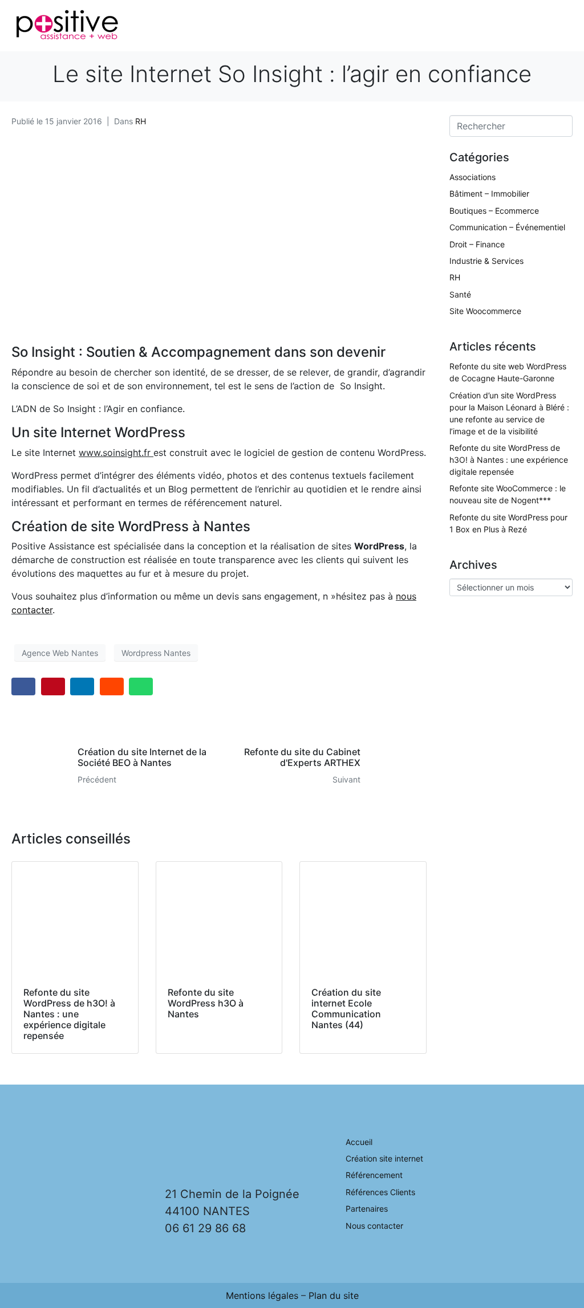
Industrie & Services (486, 261)
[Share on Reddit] (112, 686)
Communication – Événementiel (507, 227)
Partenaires (367, 1208)
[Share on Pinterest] (53, 686)
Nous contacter (374, 1225)
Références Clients (380, 1192)
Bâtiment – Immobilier (489, 193)
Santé (460, 294)
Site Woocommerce (485, 311)
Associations (472, 177)
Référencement (374, 1175)
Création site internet (384, 1158)
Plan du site (334, 1295)
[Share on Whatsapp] (141, 686)
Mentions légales (262, 1295)
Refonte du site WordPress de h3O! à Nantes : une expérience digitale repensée (508, 459)
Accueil (359, 1142)
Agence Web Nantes (60, 653)
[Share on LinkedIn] (82, 686)
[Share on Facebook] (23, 686)
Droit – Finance (477, 244)
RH (140, 121)
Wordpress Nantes (155, 653)
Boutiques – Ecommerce (494, 210)
